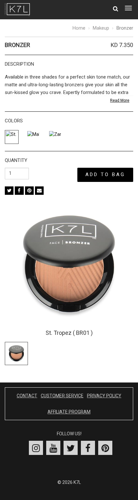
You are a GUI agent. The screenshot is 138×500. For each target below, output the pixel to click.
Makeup (101, 28)
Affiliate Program (69, 411)
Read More (119, 100)
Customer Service (62, 395)
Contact (27, 395)
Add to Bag (105, 174)
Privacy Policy (104, 395)
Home (79, 28)
